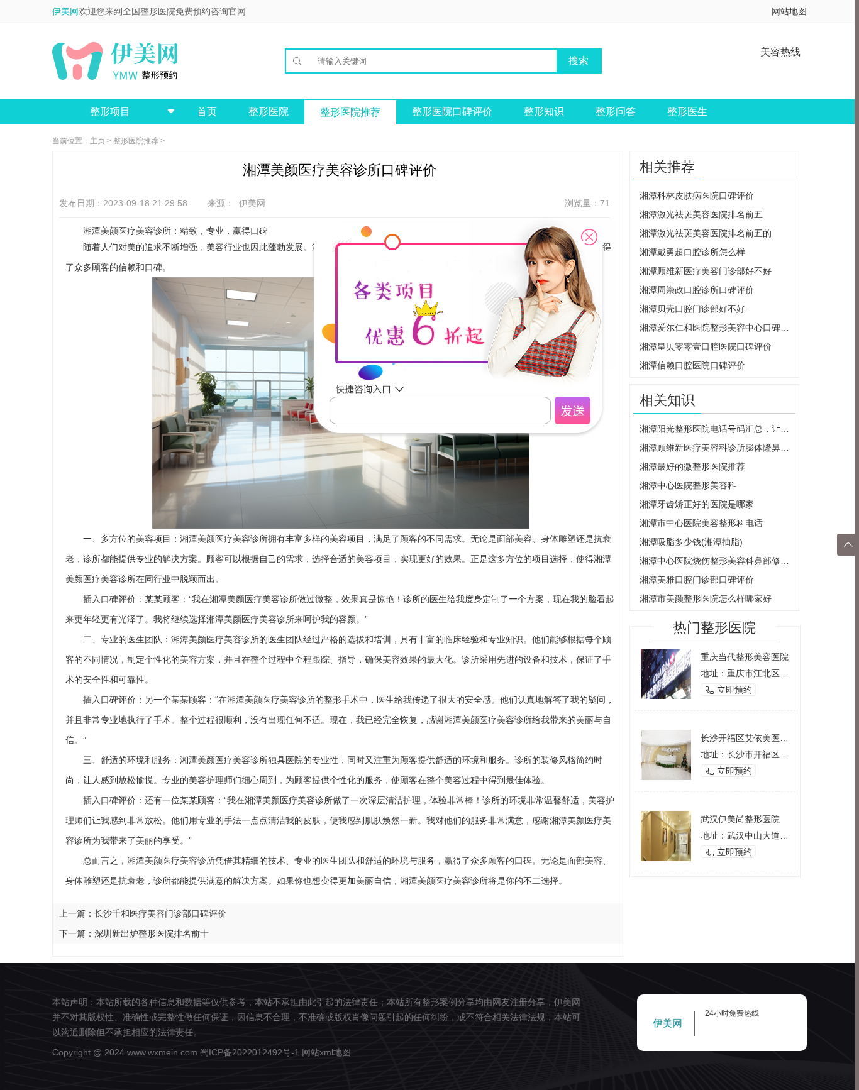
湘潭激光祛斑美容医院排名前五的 (706, 233)
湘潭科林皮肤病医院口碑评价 (697, 195)
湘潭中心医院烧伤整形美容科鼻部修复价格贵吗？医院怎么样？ (717, 561)
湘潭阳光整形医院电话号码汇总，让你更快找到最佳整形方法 (717, 429)
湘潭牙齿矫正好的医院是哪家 (697, 504)
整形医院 (268, 111)
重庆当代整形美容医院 (745, 657)
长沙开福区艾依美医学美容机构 (762, 738)
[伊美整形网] (115, 61)
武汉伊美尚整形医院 (740, 819)
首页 (207, 111)
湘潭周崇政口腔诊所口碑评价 (697, 290)
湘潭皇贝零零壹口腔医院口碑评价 (706, 346)
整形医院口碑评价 (452, 111)
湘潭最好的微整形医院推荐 (692, 466)
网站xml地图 (326, 1052)
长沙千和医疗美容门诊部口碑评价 (160, 913)
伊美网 (65, 11)
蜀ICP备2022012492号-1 (249, 1052)
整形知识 (544, 111)
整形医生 (687, 111)
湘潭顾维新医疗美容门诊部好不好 (706, 271)
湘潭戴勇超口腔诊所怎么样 (692, 252)
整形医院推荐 (350, 112)
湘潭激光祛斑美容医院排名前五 (701, 214)
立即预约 (728, 690)
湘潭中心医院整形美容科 (688, 485)
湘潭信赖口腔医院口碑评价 (692, 365)
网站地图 (789, 11)
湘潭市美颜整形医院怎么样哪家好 (706, 598)
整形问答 (616, 111)
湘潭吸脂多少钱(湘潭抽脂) (691, 542)
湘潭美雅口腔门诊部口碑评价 (697, 580)
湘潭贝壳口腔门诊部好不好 (692, 309)
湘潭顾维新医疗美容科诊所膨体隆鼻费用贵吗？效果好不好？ (717, 448)
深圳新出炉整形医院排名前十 (151, 933)
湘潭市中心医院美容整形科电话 (701, 523)
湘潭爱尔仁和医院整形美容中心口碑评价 (717, 327)
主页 (97, 140)
